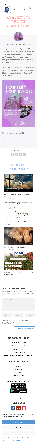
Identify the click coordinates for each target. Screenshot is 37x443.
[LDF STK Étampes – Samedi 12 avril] (18, 210)
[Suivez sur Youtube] (18, 408)
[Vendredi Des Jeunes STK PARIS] (18, 236)
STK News (18, 373)
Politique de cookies (5, 439)
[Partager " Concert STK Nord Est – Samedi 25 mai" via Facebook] (13, 154)
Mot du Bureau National (18, 343)
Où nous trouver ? (18, 349)
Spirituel (18, 366)
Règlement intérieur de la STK (18, 352)
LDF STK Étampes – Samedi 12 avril (17, 222)
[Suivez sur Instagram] (24, 408)
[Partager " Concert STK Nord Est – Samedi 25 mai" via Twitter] (17, 154)
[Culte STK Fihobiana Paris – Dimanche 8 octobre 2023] (18, 261)
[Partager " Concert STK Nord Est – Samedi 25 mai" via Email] (20, 154)
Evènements (18, 369)
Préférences (19, 433)
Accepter (18, 422)
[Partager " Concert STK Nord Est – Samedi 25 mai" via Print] (24, 154)
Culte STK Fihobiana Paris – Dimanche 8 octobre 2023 (18, 274)
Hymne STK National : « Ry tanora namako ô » (18, 355)
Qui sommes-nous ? (18, 346)
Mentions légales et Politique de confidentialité (21, 439)
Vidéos (21, 376)
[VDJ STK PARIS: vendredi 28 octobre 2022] (18, 183)
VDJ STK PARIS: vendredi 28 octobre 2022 (17, 195)
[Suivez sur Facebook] (13, 408)
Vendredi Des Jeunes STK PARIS (15, 247)
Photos (15, 376)
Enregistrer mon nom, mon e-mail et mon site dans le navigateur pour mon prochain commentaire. (18, 322)
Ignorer (18, 427)
